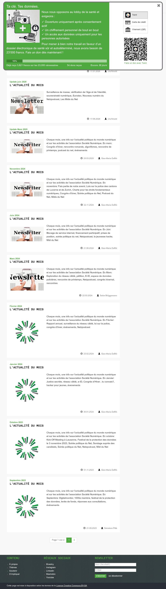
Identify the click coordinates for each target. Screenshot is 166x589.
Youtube (50, 578)
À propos (13, 564)
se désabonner (115, 576)
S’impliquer (14, 574)
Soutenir (13, 571)
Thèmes (13, 568)
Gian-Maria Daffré (109, 159)
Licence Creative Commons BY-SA (71, 586)
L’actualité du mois (27, 85)
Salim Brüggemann (108, 296)
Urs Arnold (112, 71)
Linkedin (50, 571)
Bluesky (50, 564)
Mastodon (50, 574)
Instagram (51, 568)
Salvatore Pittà (110, 528)
